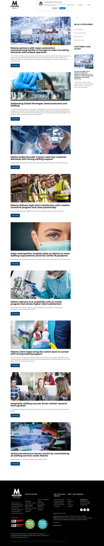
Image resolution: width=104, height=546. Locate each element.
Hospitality (27, 511)
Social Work (40, 508)
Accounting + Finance (30, 503)
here (27, 537)
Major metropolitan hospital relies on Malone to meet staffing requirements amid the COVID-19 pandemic (40, 254)
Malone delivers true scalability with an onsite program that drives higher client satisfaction (36, 303)
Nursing (40, 501)
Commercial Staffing (59, 499)
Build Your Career (80, 40)
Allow (62, 8)
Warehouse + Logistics (30, 508)
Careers (69, 503)
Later (55, 8)
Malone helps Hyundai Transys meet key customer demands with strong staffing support (39, 158)
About (69, 499)
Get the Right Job (80, 29)
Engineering (28, 501)
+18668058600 (84, 505)
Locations (69, 506)
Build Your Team (79, 36)
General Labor (28, 509)
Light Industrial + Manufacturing (29, 505)
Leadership (70, 501)
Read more (15, 65)
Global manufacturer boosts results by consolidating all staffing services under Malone (40, 454)
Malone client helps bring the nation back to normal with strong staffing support (39, 352)
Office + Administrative (43, 499)
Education (40, 509)
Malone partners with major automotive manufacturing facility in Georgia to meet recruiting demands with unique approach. (40, 50)
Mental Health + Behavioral (42, 505)
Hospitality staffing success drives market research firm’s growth (39, 404)
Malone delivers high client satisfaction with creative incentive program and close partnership (40, 206)
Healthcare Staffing (58, 503)
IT (25, 499)
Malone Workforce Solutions (21, 541)
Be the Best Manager (81, 33)
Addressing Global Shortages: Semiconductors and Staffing (39, 104)
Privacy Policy (14, 517)
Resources (70, 5)
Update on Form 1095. (59, 513)
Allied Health (41, 503)
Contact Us (70, 504)
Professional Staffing (59, 501)
